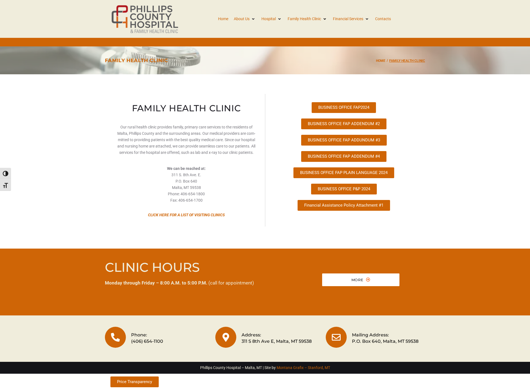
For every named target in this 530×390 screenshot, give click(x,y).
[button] (245, 18)
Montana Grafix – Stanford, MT (303, 367)
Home (380, 61)
